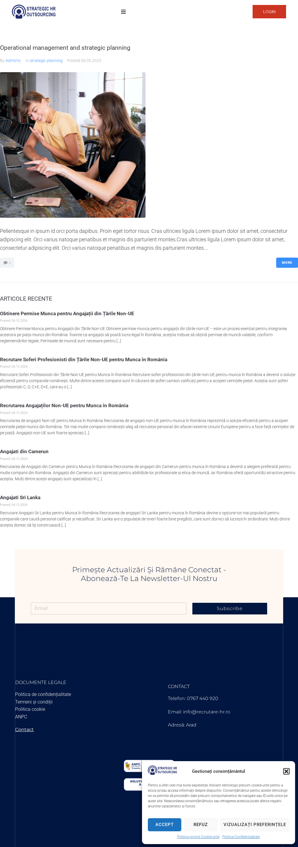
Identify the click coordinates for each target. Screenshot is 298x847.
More (287, 263)
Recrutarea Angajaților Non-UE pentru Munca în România (64, 405)
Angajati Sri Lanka (20, 497)
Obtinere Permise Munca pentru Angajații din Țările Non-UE (67, 313)
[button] (286, 771)
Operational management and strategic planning (65, 47)
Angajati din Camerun (24, 451)
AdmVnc (13, 60)
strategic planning (46, 60)
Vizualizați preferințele (255, 824)
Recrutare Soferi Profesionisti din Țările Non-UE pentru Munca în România (83, 359)
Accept (164, 824)
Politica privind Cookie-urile (198, 837)
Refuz (201, 824)
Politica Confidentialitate (241, 837)
